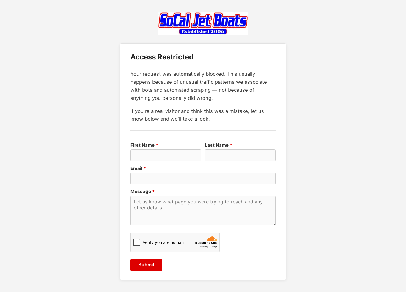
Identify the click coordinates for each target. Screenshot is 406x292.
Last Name (218, 145)
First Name (144, 145)
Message (142, 191)
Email (138, 168)
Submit (146, 264)
